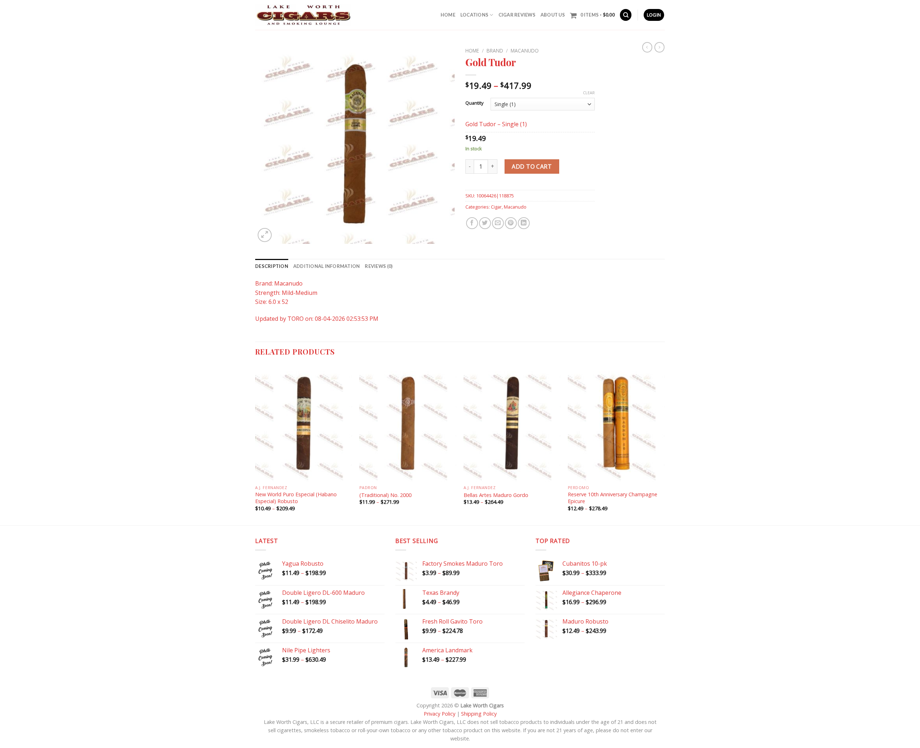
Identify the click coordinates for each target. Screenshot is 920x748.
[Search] (625, 15)
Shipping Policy (479, 713)
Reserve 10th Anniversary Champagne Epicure (612, 498)
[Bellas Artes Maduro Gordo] (512, 423)
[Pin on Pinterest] (511, 223)
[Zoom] (265, 235)
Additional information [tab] (326, 266)
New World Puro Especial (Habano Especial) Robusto (296, 498)
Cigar (496, 207)
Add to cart (532, 166)
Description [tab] (271, 266)
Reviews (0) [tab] (378, 266)
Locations (474, 15)
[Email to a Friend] (498, 223)
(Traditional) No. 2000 (386, 495)
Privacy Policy (439, 713)
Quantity (474, 103)
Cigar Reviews (516, 15)
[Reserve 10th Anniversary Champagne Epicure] (616, 423)
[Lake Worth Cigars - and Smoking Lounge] (303, 15)
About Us (552, 15)
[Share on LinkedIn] (524, 223)
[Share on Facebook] (472, 223)
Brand (495, 50)
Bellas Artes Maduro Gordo (496, 495)
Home (448, 15)
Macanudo (525, 50)
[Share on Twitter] (485, 223)
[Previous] (255, 444)
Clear (589, 92)
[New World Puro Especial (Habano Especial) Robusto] (303, 423)
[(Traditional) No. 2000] (407, 423)
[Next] (664, 444)
